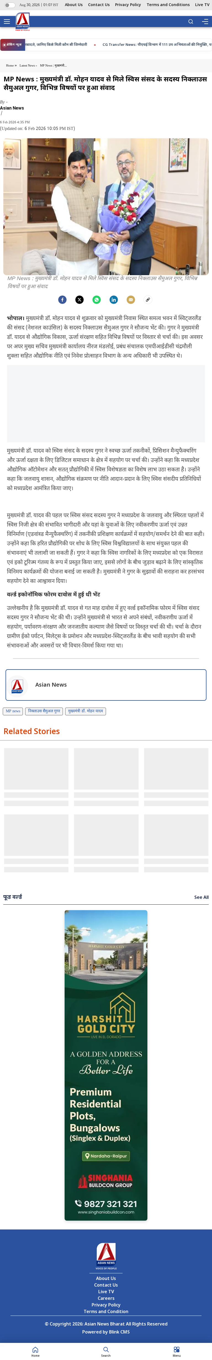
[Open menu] (9, 21)
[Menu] (205, 21)
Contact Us (99, 5)
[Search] (190, 21)
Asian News (12, 108)
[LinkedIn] (113, 299)
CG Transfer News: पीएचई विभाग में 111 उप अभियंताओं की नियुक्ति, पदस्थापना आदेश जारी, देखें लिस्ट (93, 44)
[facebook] (62, 299)
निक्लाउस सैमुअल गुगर (44, 711)
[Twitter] (79, 299)
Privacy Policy (128, 5)
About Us (74, 5)
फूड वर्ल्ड (12, 897)
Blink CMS (119, 1332)
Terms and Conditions (168, 5)
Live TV (202, 5)
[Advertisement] (106, 403)
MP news (13, 711)
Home (10, 66)
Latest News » (28, 66)
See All (201, 898)
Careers (106, 1299)
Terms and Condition (106, 1312)
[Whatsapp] (96, 299)
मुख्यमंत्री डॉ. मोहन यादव (85, 711)
